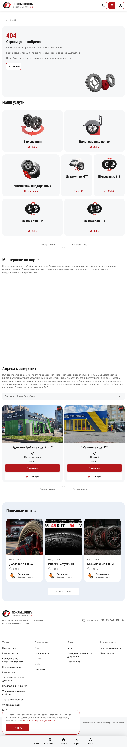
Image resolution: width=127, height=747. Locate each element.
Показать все (80, 489)
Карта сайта (73, 661)
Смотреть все (79, 244)
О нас (38, 648)
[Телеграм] (102, 620)
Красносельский (32, 457)
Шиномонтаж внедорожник (31, 186)
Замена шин (33, 142)
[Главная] (18, 5)
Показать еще (47, 244)
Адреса (77, 743)
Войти (90, 743)
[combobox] (63, 396)
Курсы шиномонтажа (111, 648)
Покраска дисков (11, 667)
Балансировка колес (94, 142)
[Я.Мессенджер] (123, 620)
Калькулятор (50, 743)
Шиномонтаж (9, 648)
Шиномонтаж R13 (109, 176)
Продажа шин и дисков (14, 686)
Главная (6, 20)
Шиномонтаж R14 (33, 221)
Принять (17, 727)
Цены (37, 663)
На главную (13, 66)
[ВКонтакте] (112, 620)
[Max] (107, 620)
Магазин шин (107, 653)
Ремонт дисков (10, 653)
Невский (94, 457)
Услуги (63, 743)
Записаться (111, 5)
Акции (38, 658)
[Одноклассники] (117, 620)
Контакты (40, 669)
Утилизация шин (11, 705)
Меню (36, 743)
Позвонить (103, 5)
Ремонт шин (8, 672)
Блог (69, 648)
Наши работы (42, 653)
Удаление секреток (12, 699)
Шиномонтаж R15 (94, 221)
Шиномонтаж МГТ (77, 176)
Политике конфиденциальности (39, 720)
